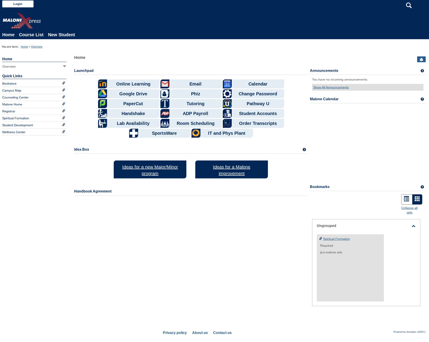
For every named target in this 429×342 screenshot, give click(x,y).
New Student (61, 34)
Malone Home (12, 104)
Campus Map (11, 90)
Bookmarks (320, 187)
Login (17, 4)
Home (8, 34)
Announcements (324, 71)
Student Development (17, 125)
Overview (36, 46)
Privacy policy (175, 333)
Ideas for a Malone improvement (231, 170)
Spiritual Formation (15, 118)
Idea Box (81, 149)
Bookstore (9, 83)
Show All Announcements (331, 87)
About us (200, 333)
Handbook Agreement (92, 191)
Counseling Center (15, 97)
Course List (31, 34)
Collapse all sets (409, 210)
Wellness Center (13, 132)
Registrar (8, 111)
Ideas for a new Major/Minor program (150, 170)
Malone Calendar (324, 99)
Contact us (222, 333)
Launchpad (84, 71)
